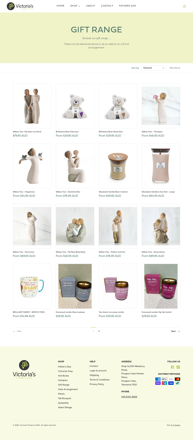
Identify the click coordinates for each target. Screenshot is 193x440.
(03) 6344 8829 (129, 397)
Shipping (94, 375)
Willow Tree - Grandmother (68, 192)
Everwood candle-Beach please (70, 312)
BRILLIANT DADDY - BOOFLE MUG (29, 312)
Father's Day (64, 367)
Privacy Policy (97, 384)
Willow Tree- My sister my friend (27, 132)
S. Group (176, 425)
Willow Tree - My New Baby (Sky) (70, 252)
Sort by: (135, 68)
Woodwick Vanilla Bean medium (113, 192)
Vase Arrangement (68, 389)
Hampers (63, 380)
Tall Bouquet (64, 398)
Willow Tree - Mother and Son (112, 252)
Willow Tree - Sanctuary (23, 252)
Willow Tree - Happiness (23, 192)
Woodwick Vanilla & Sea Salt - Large (158, 192)
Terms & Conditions (99, 380)
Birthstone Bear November (111, 132)
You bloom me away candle (111, 312)
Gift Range (63, 385)
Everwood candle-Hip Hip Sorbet (157, 312)
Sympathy (63, 403)
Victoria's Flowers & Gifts (30, 425)
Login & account (98, 371)
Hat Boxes (63, 376)
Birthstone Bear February (67, 132)
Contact (94, 366)
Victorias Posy (65, 371)
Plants (61, 394)
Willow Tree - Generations (153, 252)
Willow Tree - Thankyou (152, 132)
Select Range (65, 407)
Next (173, 331)
